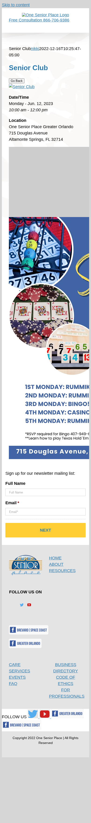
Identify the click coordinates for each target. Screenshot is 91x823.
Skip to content (16, 5)
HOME (55, 558)
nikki (35, 48)
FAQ (13, 683)
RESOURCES (62, 570)
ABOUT (56, 564)
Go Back (17, 81)
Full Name (15, 483)
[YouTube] (29, 605)
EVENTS (17, 677)
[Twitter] (22, 605)
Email (12, 502)
